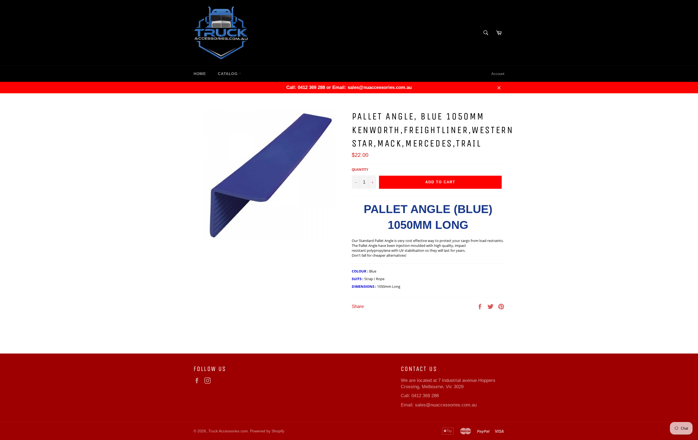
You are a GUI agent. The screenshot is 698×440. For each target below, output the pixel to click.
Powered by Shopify (267, 431)
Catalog (228, 73)
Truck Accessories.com (228, 431)
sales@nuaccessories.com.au (446, 405)
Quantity (360, 170)
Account (497, 74)
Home (200, 73)
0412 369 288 (425, 395)
